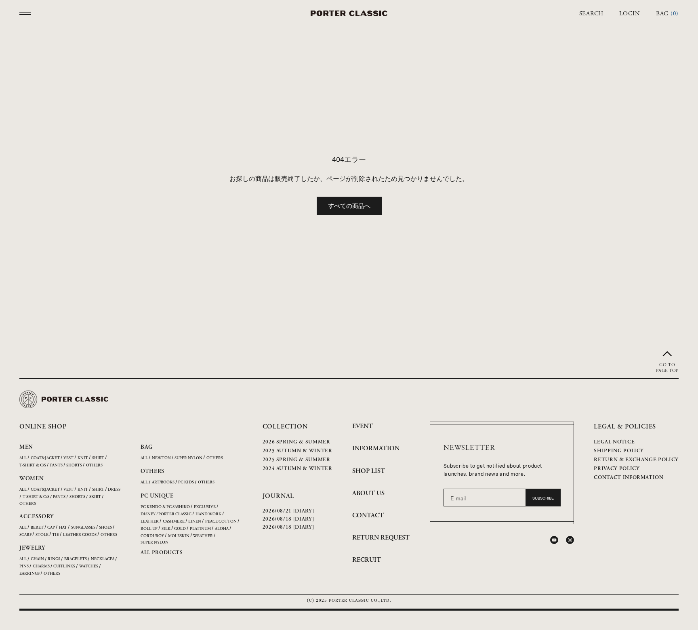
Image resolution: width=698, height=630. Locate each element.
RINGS (54, 559)
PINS (24, 566)
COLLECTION (285, 426)
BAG (147, 447)
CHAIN (37, 559)
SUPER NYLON (188, 458)
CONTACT (368, 515)
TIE (55, 535)
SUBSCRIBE (543, 498)
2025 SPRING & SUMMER (296, 459)
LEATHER (150, 521)
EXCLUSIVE (205, 507)
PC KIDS (186, 482)
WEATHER (203, 536)
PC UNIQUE (157, 496)
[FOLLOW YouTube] (554, 540)
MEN (26, 447)
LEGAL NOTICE (614, 442)
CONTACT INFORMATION (628, 477)
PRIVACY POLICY (616, 468)
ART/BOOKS (163, 482)
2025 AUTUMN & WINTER (297, 450)
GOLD (180, 528)
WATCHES (88, 566)
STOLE (42, 535)
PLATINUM (200, 528)
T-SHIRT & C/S (32, 465)
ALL (23, 458)
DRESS (114, 489)
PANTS (56, 465)
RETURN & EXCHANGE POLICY (636, 459)
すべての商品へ (349, 205)
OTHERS (94, 465)
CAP (51, 527)
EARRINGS (29, 573)
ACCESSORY (36, 516)
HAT (63, 527)
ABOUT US (368, 493)
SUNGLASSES (83, 527)
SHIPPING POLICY (619, 450)
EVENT (362, 426)
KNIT (83, 458)
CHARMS (41, 566)
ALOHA (222, 528)
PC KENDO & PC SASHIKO (165, 507)
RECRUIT (366, 560)
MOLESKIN (178, 536)
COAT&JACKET (45, 458)
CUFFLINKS (64, 566)
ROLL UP (149, 528)
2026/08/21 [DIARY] (288, 511)
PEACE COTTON (221, 521)
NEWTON (161, 458)
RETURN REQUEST (381, 537)
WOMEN (31, 478)
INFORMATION (375, 448)
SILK (166, 528)
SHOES (105, 527)
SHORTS (74, 465)
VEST (68, 458)
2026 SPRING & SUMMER (296, 442)
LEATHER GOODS (80, 535)
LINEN (194, 521)
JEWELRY (32, 548)
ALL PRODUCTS (162, 552)
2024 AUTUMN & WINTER (297, 468)
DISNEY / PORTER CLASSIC (166, 514)
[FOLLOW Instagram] (570, 540)
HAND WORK (208, 514)
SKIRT (95, 497)
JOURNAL (278, 496)
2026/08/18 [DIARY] (288, 519)
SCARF (25, 535)
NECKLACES (102, 559)
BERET (37, 527)
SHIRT (98, 458)
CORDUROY (152, 536)
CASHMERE (174, 521)
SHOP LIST (368, 471)
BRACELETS (75, 559)
